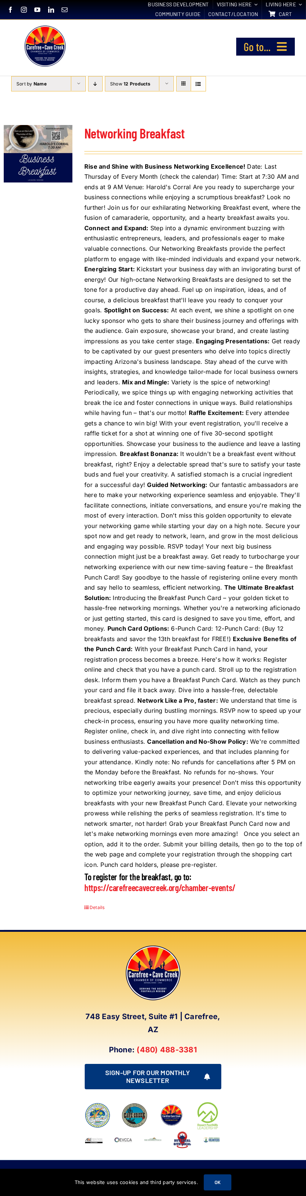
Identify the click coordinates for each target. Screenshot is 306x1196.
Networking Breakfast (134, 133)
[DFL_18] (208, 1103)
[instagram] (24, 10)
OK (218, 1182)
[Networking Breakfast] (38, 153)
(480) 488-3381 (167, 1049)
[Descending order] (95, 83)
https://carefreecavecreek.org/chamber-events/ (159, 887)
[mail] (65, 10)
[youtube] (37, 10)
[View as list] (198, 83)
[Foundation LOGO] (171, 1105)
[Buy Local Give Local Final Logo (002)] (182, 1133)
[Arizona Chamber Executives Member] (94, 1133)
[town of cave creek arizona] (134, 1105)
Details (97, 907)
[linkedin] (51, 10)
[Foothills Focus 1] (153, 1140)
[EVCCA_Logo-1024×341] (123, 1133)
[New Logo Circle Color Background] (44, 26)
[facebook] (10, 10)
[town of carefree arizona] (97, 1105)
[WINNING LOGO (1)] (212, 1138)
